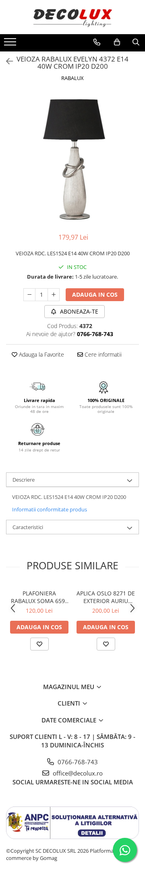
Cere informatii (102, 354)
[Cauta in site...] (136, 42)
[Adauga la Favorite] (39, 644)
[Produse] (11, 44)
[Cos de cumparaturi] (117, 42)
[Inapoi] (6, 61)
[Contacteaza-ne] (97, 42)
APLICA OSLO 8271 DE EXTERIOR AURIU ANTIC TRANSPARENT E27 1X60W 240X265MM (106, 597)
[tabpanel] (72, 158)
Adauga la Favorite (40, 354)
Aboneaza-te (78, 311)
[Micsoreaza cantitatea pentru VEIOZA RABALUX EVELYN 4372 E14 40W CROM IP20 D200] (29, 294)
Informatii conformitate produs (49, 509)
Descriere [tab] (23, 479)
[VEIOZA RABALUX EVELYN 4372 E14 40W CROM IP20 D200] (72, 158)
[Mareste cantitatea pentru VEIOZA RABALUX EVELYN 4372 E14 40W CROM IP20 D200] (54, 294)
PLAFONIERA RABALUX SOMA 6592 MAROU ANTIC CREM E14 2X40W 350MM (39, 597)
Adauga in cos (95, 294)
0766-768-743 (77, 762)
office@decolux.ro (77, 773)
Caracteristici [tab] (27, 527)
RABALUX (72, 78)
